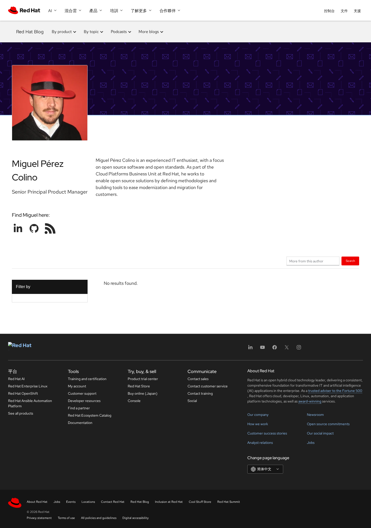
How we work (257, 424)
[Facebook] (275, 349)
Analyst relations (260, 442)
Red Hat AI (16, 379)
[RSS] (50, 228)
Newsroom (315, 414)
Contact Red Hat (112, 502)
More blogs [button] (149, 31)
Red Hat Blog (30, 32)
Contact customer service (208, 386)
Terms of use (66, 518)
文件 (344, 11)
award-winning (309, 401)
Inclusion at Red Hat (169, 502)
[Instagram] (299, 349)
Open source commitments (328, 424)
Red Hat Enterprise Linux (27, 386)
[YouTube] (262, 349)
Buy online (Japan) (142, 393)
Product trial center (143, 379)
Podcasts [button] (119, 31)
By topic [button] (91, 31)
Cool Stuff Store (200, 502)
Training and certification (87, 379)
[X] (287, 349)
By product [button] (62, 31)
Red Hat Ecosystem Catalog (89, 415)
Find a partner (79, 408)
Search (350, 261)
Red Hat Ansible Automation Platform (30, 403)
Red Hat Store (139, 386)
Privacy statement (39, 518)
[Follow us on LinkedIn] (18, 228)
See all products (20, 413)
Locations (88, 502)
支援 (357, 11)
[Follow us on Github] (34, 228)
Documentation (80, 422)
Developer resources (84, 400)
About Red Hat (37, 502)
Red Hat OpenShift (23, 393)
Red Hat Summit (228, 502)
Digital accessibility (135, 518)
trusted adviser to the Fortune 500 (335, 390)
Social (192, 400)
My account (77, 386)
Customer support (82, 393)
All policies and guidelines (98, 518)
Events (70, 502)
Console (134, 400)
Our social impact (320, 433)
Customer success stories (267, 433)
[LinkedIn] (250, 349)
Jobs (310, 442)
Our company (258, 414)
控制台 (329, 11)
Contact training (200, 393)
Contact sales (198, 379)
